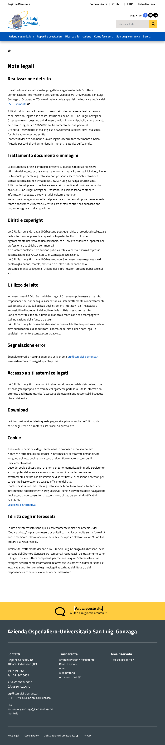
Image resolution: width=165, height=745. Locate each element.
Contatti (117, 4)
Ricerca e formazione (78, 36)
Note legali (13, 735)
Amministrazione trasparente (77, 660)
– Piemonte (17, 104)
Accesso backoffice (122, 660)
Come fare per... (103, 36)
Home (9, 51)
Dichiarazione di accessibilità (59, 735)
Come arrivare (98, 4)
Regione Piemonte (19, 4)
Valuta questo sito (88, 608)
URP (130, 4)
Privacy (87, 735)
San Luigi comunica (128, 36)
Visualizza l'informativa (22, 505)
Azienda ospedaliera (21, 36)
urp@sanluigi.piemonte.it (83, 356)
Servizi (147, 36)
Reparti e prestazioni (49, 36)
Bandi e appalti (68, 664)
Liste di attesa (146, 4)
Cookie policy (31, 735)
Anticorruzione (68, 677)
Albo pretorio (67, 673)
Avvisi (62, 668)
